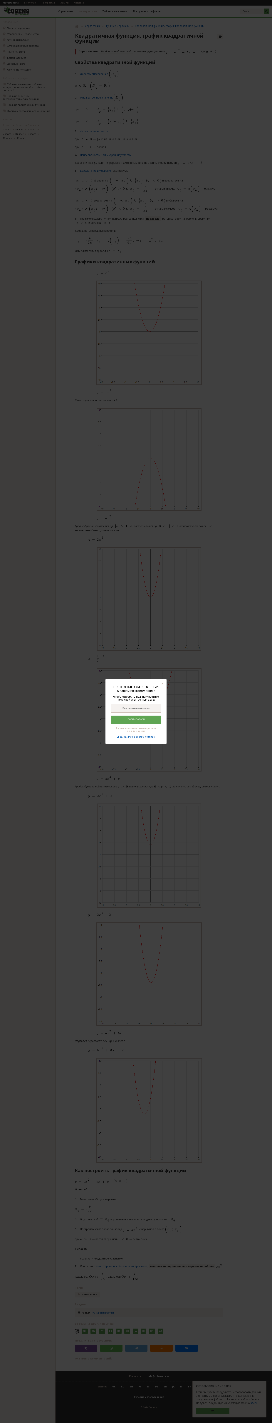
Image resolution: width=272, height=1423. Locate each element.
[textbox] (136, 708)
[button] (162, 683)
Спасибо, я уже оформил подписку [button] (136, 736)
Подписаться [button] (136, 719)
